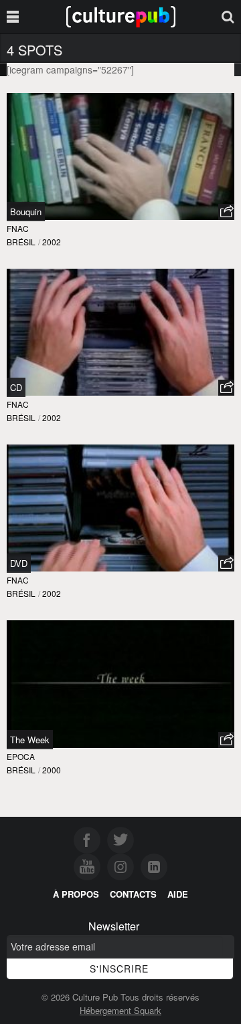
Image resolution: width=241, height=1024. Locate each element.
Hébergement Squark (120, 1010)
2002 (51, 241)
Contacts (133, 894)
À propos (76, 894)
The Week (30, 739)
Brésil (21, 241)
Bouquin (26, 211)
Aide (177, 894)
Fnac (18, 228)
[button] (226, 212)
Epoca (21, 756)
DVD (18, 563)
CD (16, 387)
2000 (51, 769)
